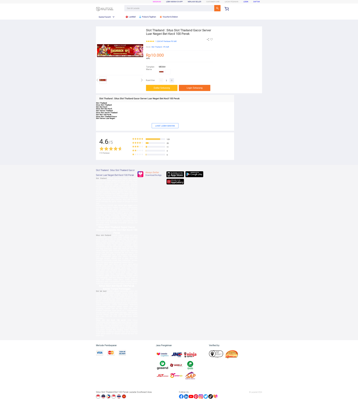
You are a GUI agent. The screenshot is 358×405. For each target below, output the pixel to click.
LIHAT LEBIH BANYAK (165, 126)
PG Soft (166, 47)
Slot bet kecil (101, 291)
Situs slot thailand (103, 235)
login (245, 2)
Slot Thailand (156, 47)
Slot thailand (101, 178)
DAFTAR (256, 2)
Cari (217, 8)
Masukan (157, 2)
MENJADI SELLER (194, 2)
